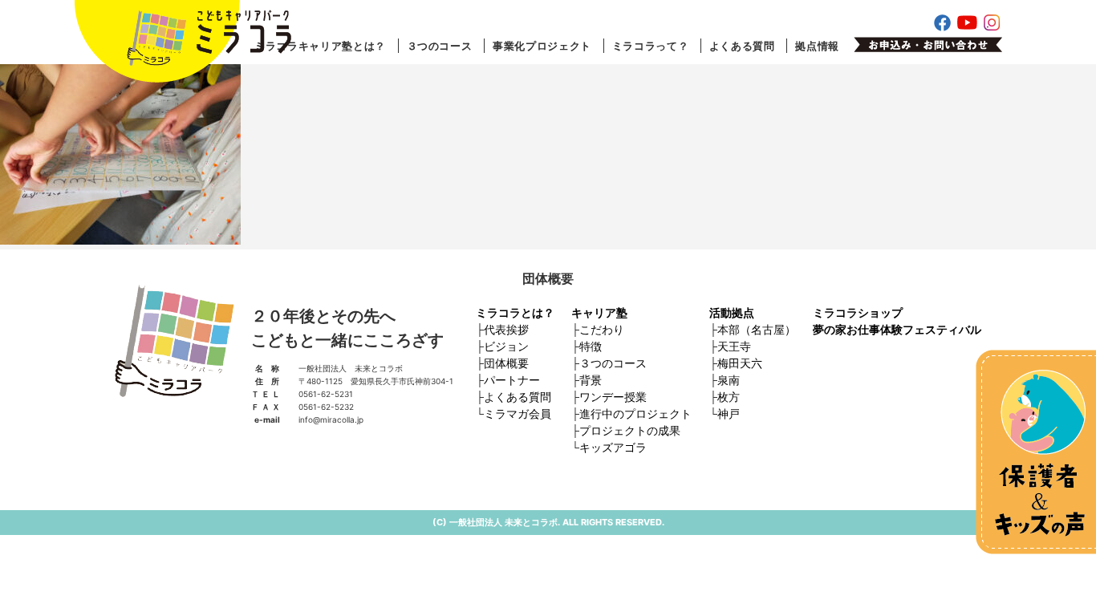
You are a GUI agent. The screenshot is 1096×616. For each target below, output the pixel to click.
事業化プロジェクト (542, 45)
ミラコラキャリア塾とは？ (320, 45)
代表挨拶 (506, 329)
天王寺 (734, 346)
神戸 (728, 413)
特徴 (590, 346)
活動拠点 (731, 312)
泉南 (728, 380)
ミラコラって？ (650, 45)
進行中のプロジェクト (635, 413)
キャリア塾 (599, 312)
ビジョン (506, 346)
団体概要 (506, 363)
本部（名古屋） (756, 329)
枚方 (728, 396)
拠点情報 (817, 45)
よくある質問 (742, 45)
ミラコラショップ (858, 312)
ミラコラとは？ (515, 312)
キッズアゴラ (613, 447)
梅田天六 (739, 363)
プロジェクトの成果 (629, 430)
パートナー (512, 380)
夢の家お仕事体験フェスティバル (897, 329)
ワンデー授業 (613, 396)
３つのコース (440, 45)
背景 (590, 380)
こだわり (601, 329)
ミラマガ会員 (517, 413)
